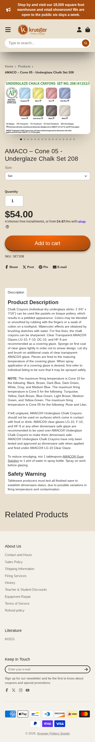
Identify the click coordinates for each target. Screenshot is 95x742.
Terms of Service (17, 603)
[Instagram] (21, 690)
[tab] (16, 292)
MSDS (10, 639)
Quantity (11, 191)
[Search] (85, 43)
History (10, 583)
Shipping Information (19, 569)
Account (79, 29)
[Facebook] (7, 690)
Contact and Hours (18, 555)
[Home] (33, 29)
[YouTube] (28, 690)
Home (9, 66)
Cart (87, 29)
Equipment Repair (18, 596)
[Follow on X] (14, 690)
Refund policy (15, 610)
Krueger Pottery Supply (53, 733)
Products (24, 66)
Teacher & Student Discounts (26, 589)
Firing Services (16, 576)
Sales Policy (14, 562)
